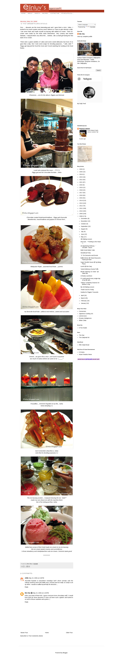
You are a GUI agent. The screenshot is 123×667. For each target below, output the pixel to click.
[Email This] (22, 566)
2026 (81, 169)
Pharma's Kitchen (84, 129)
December (84, 218)
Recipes (45, 13)
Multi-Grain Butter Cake (88, 250)
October (83, 224)
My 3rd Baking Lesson (87, 287)
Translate (92, 27)
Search (37, 13)
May (82, 237)
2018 (81, 190)
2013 (81, 203)
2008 (81, 216)
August (83, 229)
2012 (81, 206)
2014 (81, 200)
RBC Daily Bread (84, 345)
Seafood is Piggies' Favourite (89, 292)
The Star (81, 335)
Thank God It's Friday (87, 289)
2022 (81, 179)
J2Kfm (26, 578)
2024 (81, 174)
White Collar (82, 320)
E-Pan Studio (83, 328)
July (82, 231)
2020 (81, 185)
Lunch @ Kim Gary (86, 266)
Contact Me (54, 13)
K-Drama (81, 352)
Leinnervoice (83, 316)
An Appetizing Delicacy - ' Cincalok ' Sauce (88, 246)
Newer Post (24, 632)
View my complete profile (84, 36)
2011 (81, 208)
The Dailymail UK (84, 337)
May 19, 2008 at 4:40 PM (36, 578)
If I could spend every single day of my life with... (90, 279)
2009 (81, 213)
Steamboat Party (86, 253)
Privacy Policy (66, 13)
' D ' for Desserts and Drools (89, 255)
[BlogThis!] (24, 566)
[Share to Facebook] (27, 566)
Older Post (69, 632)
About (30, 13)
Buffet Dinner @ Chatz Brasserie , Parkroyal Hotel (91, 258)
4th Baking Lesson (86, 239)
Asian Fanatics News (85, 354)
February (84, 300)
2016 (81, 195)
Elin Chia (27, 593)
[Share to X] (25, 566)
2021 (81, 182)
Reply (26, 587)
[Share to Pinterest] (29, 566)
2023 (81, 177)
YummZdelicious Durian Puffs (89, 269)
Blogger (65, 652)
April (82, 295)
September (84, 226)
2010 (81, 211)
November (84, 221)
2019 (81, 187)
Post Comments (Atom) (36, 636)
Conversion (82, 311)
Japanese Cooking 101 (86, 313)
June (82, 234)
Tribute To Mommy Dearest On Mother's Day (90, 283)
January (83, 303)
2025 (81, 172)
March (83, 298)
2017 (81, 192)
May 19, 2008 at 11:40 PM (41, 593)
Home (23, 13)
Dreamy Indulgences (85, 318)
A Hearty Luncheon (86, 276)
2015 (81, 198)
